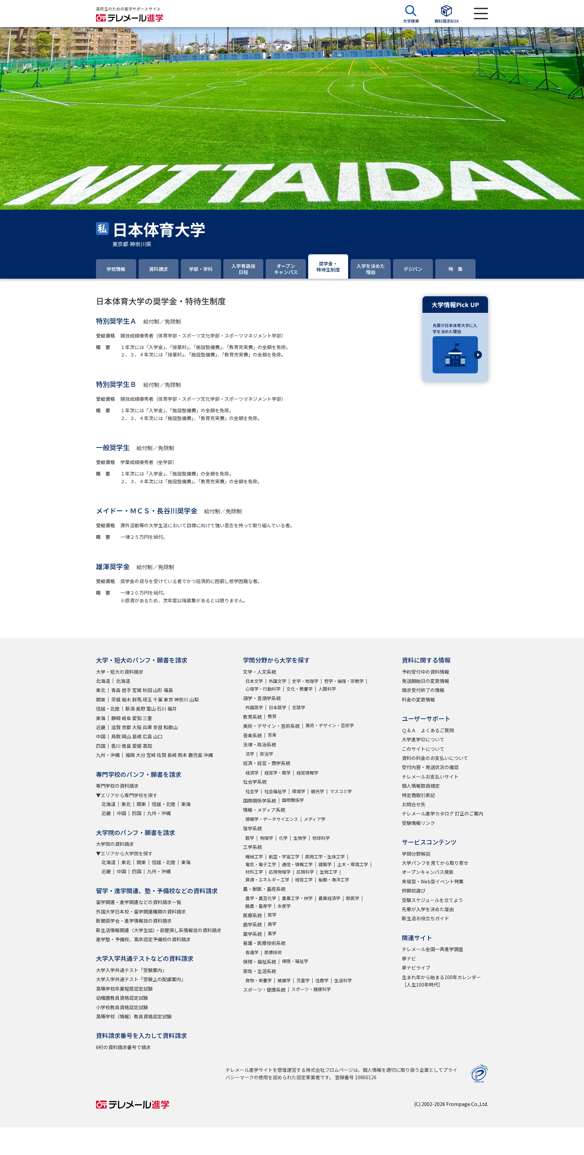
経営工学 (304, 879)
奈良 (158, 727)
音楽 (272, 735)
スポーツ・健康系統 (264, 989)
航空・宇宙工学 (284, 856)
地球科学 (321, 838)
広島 (147, 736)
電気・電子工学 (260, 864)
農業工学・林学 (297, 898)
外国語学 (254, 707)
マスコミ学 (341, 791)
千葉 (158, 699)
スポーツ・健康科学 (311, 989)
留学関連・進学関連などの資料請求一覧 (138, 902)
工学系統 (252, 847)
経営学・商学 (277, 772)
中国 (100, 736)
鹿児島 (195, 755)
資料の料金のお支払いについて (435, 758)
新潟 (130, 708)
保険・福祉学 (295, 961)
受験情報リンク (418, 822)
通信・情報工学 (297, 864)
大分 (140, 755)
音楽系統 (252, 735)
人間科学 (327, 689)
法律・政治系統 (259, 744)
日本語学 (277, 707)
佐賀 (161, 755)
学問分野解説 (416, 853)
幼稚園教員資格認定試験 (122, 997)
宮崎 (151, 755)
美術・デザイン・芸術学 (330, 725)
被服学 (284, 980)
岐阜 (126, 718)
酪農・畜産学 (258, 906)
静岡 (116, 718)
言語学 (298, 707)
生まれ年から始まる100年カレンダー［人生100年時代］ (441, 981)
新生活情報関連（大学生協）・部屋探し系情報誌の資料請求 (158, 930)
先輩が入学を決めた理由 (428, 909)
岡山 (126, 736)
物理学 (266, 838)
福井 (172, 708)
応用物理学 (280, 872)
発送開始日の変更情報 (425, 680)
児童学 (303, 980)
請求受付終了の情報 (423, 690)
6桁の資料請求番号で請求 (123, 1047)
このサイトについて (423, 748)
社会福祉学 (275, 791)
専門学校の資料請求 (117, 785)
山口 (158, 736)
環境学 (298, 791)
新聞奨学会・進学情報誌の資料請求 (134, 920)
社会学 (252, 791)
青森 (116, 690)
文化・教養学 (299, 689)
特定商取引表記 (418, 795)
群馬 (137, 699)
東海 (100, 718)
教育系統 (252, 716)
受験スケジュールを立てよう (432, 900)
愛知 (137, 718)
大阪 (137, 727)
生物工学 (328, 872)
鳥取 (116, 736)
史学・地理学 (305, 681)
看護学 (252, 952)
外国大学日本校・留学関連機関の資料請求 (141, 911)
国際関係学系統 (259, 800)
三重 (147, 718)
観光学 (317, 791)
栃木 (126, 699)
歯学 (272, 924)
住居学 (321, 980)
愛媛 (137, 745)
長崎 (172, 755)
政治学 (266, 753)
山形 (158, 690)
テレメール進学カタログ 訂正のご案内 (442, 813)
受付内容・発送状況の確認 (430, 767)
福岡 (130, 755)
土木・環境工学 (352, 864)
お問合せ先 (413, 804)
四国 (100, 745)
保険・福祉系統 (259, 961)
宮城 (137, 690)
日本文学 (254, 681)
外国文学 (277, 681)
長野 (140, 708)
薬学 (272, 933)
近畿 (100, 727)
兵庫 (147, 727)
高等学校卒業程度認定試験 (124, 988)
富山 (151, 708)
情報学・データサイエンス (271, 819)
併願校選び (413, 890)
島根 (137, 736)
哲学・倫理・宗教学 (344, 681)
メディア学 (314, 819)
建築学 (325, 864)
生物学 (300, 838)
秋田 (147, 690)
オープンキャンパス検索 (428, 872)
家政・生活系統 (259, 971)
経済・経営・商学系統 (266, 763)
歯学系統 (252, 924)
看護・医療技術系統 (264, 943)
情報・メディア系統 (264, 809)
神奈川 (181, 699)
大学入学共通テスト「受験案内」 (131, 970)
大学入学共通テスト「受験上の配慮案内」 (141, 979)
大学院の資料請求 (115, 843)
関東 (100, 699)
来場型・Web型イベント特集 (433, 881)
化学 (283, 838)
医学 (272, 914)
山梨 (194, 699)
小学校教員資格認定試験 (122, 1007)
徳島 (126, 745)
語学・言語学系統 (262, 698)
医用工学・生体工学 (325, 856)
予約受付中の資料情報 (425, 671)
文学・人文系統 (259, 671)
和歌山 (171, 727)
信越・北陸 (108, 708)
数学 (249, 838)
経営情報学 (307, 772)
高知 (147, 745)
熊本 (182, 755)
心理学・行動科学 (263, 689)
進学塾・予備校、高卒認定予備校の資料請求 (143, 939)
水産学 (284, 906)
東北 (100, 690)
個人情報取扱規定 (421, 785)
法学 (249, 753)
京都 (126, 727)
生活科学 (343, 980)
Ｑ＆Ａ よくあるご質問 (428, 730)
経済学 (252, 772)
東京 (168, 699)
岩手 (126, 690)
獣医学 (352, 898)
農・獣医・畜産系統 (264, 888)
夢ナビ (409, 958)
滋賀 (116, 727)
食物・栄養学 (258, 980)
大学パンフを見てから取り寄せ (435, 862)
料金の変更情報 (418, 699)
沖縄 (208, 755)
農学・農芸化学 (260, 898)
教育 (272, 716)
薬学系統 (252, 933)
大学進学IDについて (423, 739)
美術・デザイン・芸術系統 (271, 725)
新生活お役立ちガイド (425, 918)
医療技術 (273, 952)
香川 (116, 745)
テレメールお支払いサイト (430, 776)
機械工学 (254, 856)
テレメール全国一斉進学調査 (432, 949)
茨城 (116, 699)
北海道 (103, 680)
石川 (161, 708)
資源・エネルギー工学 (267, 879)
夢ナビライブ (416, 967)
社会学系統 (255, 781)
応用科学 (305, 872)
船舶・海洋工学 (333, 879)
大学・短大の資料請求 (119, 671)
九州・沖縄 (108, 755)
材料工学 (254, 872)
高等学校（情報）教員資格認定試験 (134, 1016)
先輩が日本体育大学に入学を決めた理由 (455, 328)
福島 (168, 690)
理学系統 (252, 828)
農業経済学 (329, 898)
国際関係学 (293, 800)
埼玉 (147, 699)
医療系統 (252, 915)
